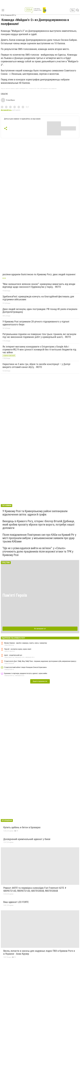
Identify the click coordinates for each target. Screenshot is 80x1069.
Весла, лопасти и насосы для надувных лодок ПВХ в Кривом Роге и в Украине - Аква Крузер (39, 952)
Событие (4, 94)
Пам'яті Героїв (14, 595)
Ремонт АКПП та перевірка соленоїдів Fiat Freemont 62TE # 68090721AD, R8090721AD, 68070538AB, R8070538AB (34, 889)
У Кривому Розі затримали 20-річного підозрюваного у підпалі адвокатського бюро (35, 323)
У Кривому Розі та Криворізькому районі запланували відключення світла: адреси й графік (35, 512)
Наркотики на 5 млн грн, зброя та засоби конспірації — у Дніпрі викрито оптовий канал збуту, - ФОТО (36, 366)
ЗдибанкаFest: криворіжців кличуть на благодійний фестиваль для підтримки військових (38, 298)
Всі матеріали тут (40, 629)
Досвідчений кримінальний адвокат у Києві (26, 839)
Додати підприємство (40, 681)
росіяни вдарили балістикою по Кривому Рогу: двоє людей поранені (38, 274)
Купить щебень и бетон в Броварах (22, 827)
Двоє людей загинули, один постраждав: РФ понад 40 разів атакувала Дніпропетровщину (39, 310)
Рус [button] (72, 10)
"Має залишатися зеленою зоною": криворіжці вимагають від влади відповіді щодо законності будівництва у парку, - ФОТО (38, 285)
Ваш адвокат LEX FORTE (16, 902)
